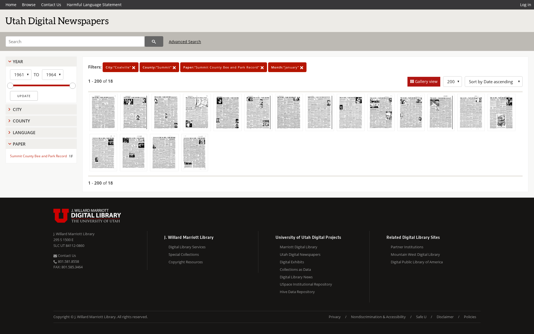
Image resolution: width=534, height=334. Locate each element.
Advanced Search (185, 41)
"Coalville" (119, 67)
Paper (19, 144)
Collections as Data (295, 269)
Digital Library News (296, 276)
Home (11, 4)
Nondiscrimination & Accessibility (378, 316)
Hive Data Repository (297, 291)
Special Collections (184, 254)
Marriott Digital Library (298, 246)
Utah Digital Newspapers (300, 254)
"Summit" (158, 67)
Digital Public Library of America (417, 261)
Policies (470, 316)
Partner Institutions (407, 246)
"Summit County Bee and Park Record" (222, 67)
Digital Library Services (187, 246)
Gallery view (425, 81)
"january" (285, 67)
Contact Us (51, 4)
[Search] (154, 41)
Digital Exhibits (292, 261)
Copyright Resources (186, 261)
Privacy (335, 316)
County (21, 121)
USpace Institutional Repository (306, 284)
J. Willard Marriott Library (74, 233)
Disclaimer (445, 316)
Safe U (421, 316)
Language (24, 132)
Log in (525, 4)
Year (18, 61)
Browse (29, 4)
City (17, 109)
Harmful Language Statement (94, 4)
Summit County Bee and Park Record (38, 156)
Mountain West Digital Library (415, 254)
